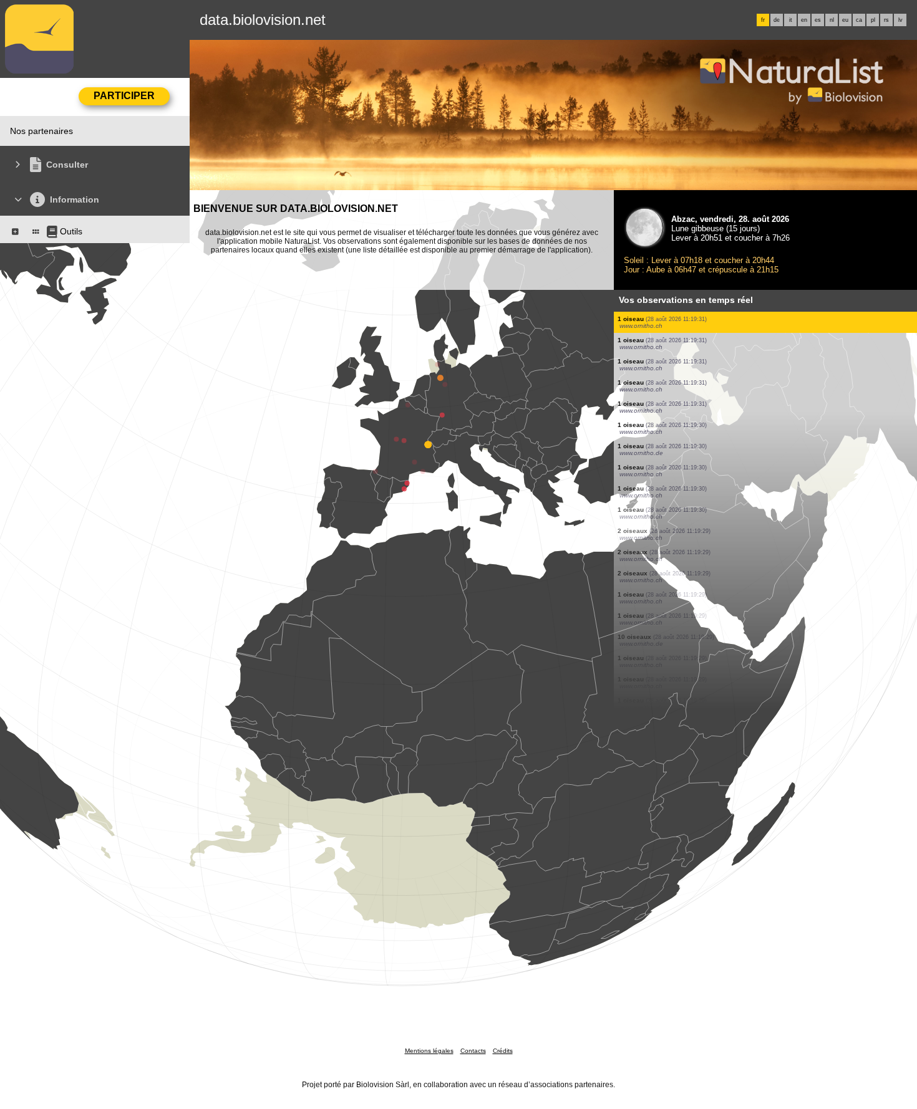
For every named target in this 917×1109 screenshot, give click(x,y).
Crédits (503, 1050)
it (790, 20)
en (804, 20)
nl (832, 20)
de (777, 20)
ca (859, 20)
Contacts (473, 1050)
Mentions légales (429, 1050)
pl (873, 20)
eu (845, 20)
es (818, 20)
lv (900, 20)
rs (886, 20)
